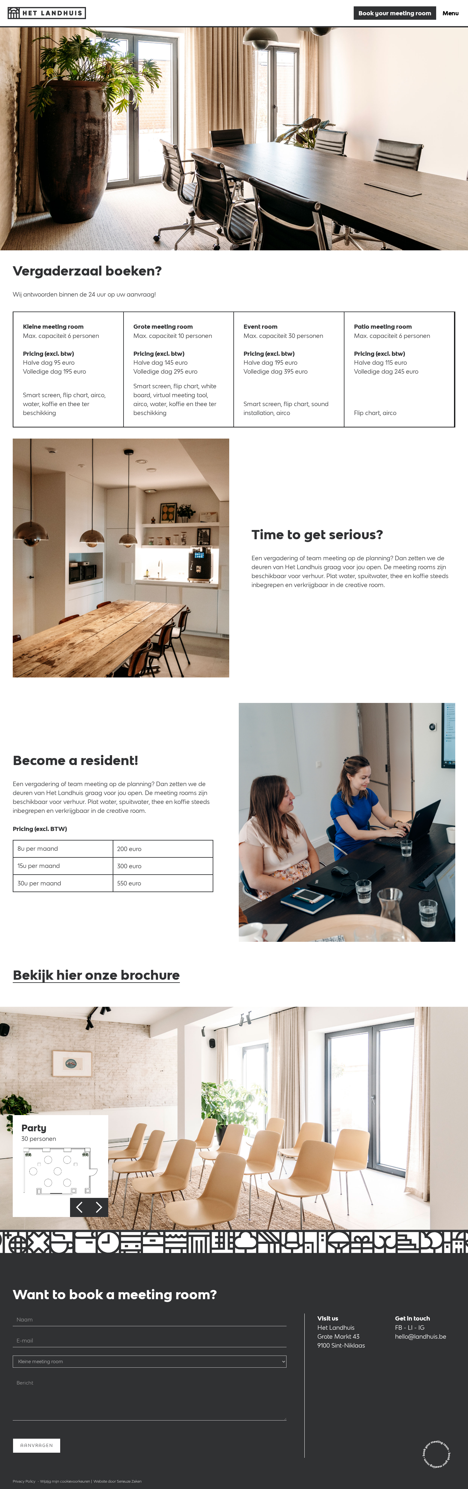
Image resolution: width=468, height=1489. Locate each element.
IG (421, 1327)
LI (410, 1327)
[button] (79, 1207)
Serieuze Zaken (129, 1481)
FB (398, 1327)
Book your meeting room (394, 13)
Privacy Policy (24, 1481)
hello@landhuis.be (420, 1336)
